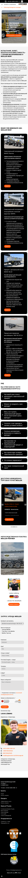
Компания (3, 640)
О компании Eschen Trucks (7, 809)
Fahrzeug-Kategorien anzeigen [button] (12, 7)
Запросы (7, 186)
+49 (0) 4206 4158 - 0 (13, 1)
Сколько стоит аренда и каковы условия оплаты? (13, 424)
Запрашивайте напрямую (14, 35)
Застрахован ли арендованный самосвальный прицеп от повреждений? (13, 444)
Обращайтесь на (5, 823)
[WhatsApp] (22, 1)
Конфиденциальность (16, 870)
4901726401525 (7, 753)
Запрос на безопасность (8, 698)
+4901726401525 (8, 751)
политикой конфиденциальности (11, 694)
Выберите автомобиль (7, 621)
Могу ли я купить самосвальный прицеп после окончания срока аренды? (12, 415)
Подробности (9, 519)
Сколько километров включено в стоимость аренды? (12, 433)
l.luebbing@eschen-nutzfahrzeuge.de (13, 755)
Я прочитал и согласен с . (11, 694)
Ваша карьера (4, 810)
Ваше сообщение (6, 679)
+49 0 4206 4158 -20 (9, 748)
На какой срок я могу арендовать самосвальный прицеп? (14, 396)
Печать (8, 870)
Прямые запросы (14, 604)
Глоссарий (3, 814)
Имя (2, 646)
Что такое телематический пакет (14, 467)
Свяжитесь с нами (5, 821)
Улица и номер (5, 653)
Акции (2, 794)
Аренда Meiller (6, 629)
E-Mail (3, 673)
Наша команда (4, 812)
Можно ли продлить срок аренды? (13, 405)
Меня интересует (5, 628)
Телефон (3, 666)
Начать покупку (5, 795)
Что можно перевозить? (13, 460)
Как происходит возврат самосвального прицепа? (13, 453)
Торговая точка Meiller (8, 631)
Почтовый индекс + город (8, 660)
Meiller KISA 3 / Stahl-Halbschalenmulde (12, 505)
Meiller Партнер (6, 633)
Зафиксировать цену (6, 801)
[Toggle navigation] (2, 4)
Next (25, 505)
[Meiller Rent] (22, 4)
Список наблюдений (6, 815)
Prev (2, 505)
